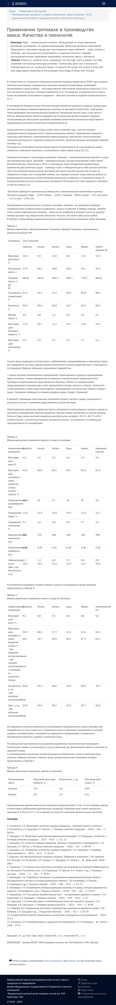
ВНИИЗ (19, 3)
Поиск (83, 979)
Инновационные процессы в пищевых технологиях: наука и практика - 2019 (52, 14)
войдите (72, 960)
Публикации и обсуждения (32, 11)
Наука (12, 11)
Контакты (85, 986)
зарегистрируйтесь (53, 960)
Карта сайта (86, 990)
